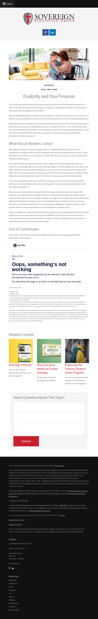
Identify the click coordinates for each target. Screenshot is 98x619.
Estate (11, 587)
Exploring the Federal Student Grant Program (75, 368)
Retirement (13, 580)
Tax (10, 593)
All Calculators (14, 610)
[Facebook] (9, 568)
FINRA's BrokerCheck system (40, 511)
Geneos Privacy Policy (17, 520)
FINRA (61, 505)
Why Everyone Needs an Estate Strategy (47, 368)
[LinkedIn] (13, 568)
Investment (13, 583)
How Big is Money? (20, 365)
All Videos (12, 606)
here (63, 515)
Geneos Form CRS (15, 524)
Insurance (12, 590)
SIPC (65, 505)
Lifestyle (12, 600)
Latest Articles (14, 603)
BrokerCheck (59, 465)
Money (11, 597)
